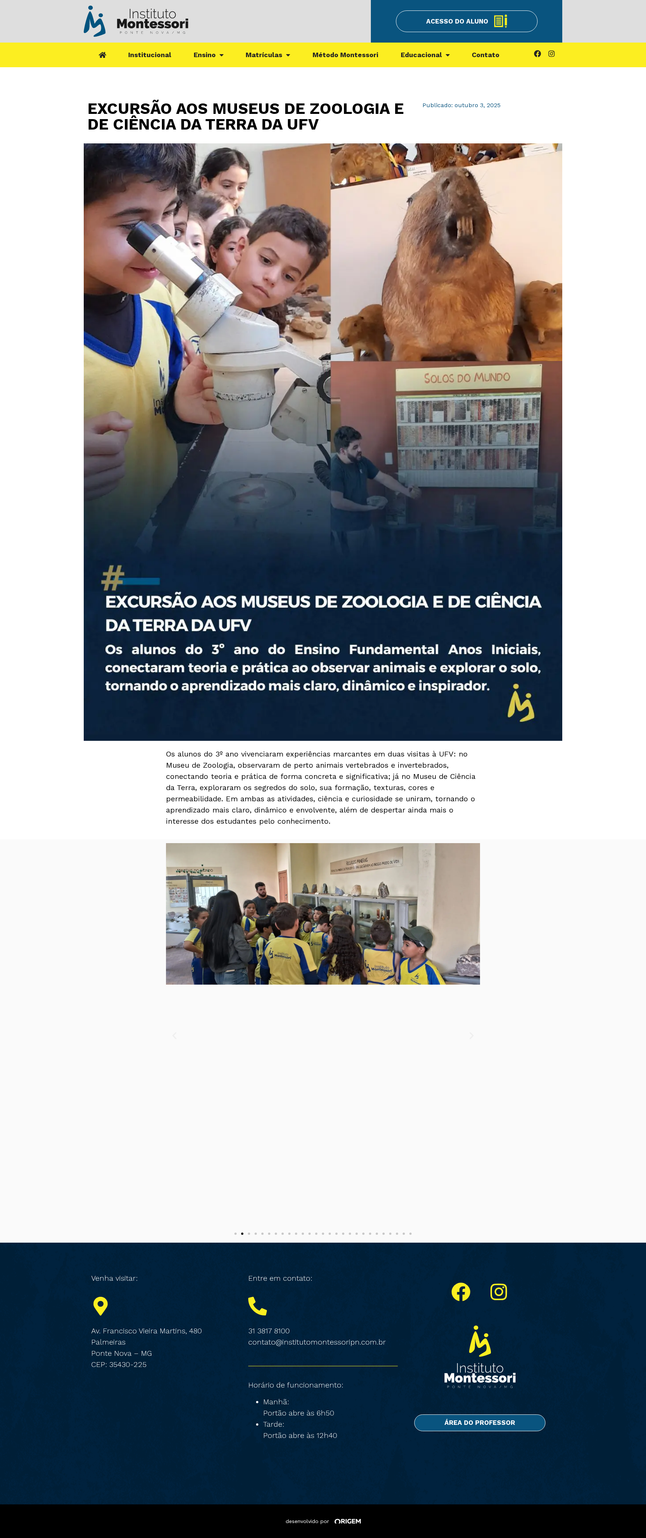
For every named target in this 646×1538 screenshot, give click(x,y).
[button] (174, 1035)
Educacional (421, 55)
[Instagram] (551, 53)
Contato (485, 55)
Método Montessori (345, 55)
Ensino (205, 55)
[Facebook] (537, 53)
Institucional (149, 55)
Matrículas (264, 55)
